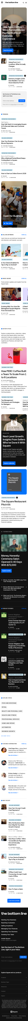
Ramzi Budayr (18, 650)
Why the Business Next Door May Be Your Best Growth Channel (16, 825)
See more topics (5, 735)
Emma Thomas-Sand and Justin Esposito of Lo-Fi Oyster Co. (16, 620)
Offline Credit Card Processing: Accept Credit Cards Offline (18, 874)
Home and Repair (8, 723)
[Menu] (26, 3)
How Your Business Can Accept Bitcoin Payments (12, 142)
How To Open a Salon (16, 889)
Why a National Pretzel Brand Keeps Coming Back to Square (13, 158)
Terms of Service (22, 1016)
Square (12, 85)
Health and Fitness (9, 715)
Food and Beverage (9, 703)
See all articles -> (13, 755)
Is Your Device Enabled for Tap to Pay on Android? (10, 264)
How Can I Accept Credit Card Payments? (17, 809)
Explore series (6, 570)
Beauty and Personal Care (12, 711)
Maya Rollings (7, 130)
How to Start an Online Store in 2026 (13, 173)
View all (24, 234)
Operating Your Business (16, 59)
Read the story (8, 50)
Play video (9, 223)
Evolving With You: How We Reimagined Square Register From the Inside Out (10, 308)
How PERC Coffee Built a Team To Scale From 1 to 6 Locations (13, 374)
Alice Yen (5, 313)
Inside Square (5, 303)
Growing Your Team (7, 367)
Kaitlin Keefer (7, 507)
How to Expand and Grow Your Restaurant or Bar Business (17, 681)
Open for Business (13, 215)
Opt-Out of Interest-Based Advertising (14, 1017)
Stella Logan (14, 829)
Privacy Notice (14, 1016)
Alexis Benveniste (8, 380)
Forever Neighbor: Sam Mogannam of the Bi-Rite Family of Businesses (16, 643)
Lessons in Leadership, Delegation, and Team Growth (16, 662)
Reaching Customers (15, 820)
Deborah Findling (8, 267)
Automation (6, 727)
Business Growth (8, 731)
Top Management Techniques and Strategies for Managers (10, 402)
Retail (4, 707)
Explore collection (9, 463)
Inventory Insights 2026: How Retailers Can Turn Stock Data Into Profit (17, 81)
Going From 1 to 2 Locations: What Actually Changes (17, 64)
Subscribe (21, 100)
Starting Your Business (8, 497)
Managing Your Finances (16, 869)
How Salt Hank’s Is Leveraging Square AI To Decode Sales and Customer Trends (13, 125)
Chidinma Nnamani (15, 68)
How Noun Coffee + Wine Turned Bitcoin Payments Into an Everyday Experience (13, 32)
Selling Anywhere (7, 138)
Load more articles (14, 900)
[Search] (23, 3)
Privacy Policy (13, 104)
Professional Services (10, 719)
